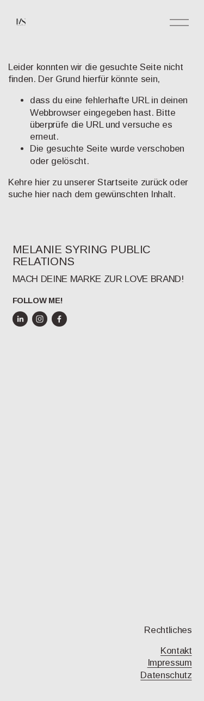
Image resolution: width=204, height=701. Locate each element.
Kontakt (176, 651)
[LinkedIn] (20, 319)
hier (42, 182)
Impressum (169, 663)
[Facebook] (59, 319)
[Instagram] (39, 319)
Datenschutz (165, 675)
